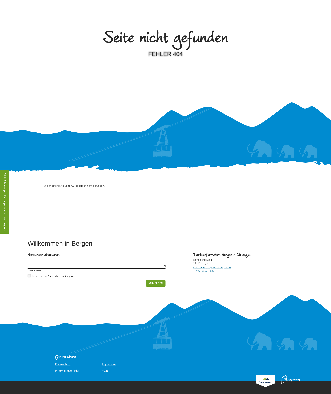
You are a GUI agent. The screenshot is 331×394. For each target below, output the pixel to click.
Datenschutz (62, 364)
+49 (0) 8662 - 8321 (204, 271)
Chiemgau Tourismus (265, 384)
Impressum (109, 364)
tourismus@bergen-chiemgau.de (212, 268)
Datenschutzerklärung (59, 276)
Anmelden (155, 283)
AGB (105, 371)
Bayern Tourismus (290, 383)
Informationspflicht (67, 371)
